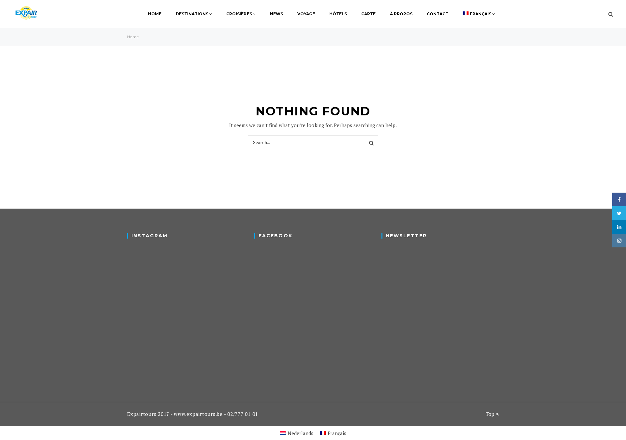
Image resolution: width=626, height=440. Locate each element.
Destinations (192, 13)
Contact (437, 13)
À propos (401, 13)
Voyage (306, 13)
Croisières (239, 13)
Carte (368, 13)
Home (154, 13)
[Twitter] (619, 213)
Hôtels (338, 13)
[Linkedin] (619, 227)
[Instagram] (619, 240)
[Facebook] (619, 199)
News (276, 13)
